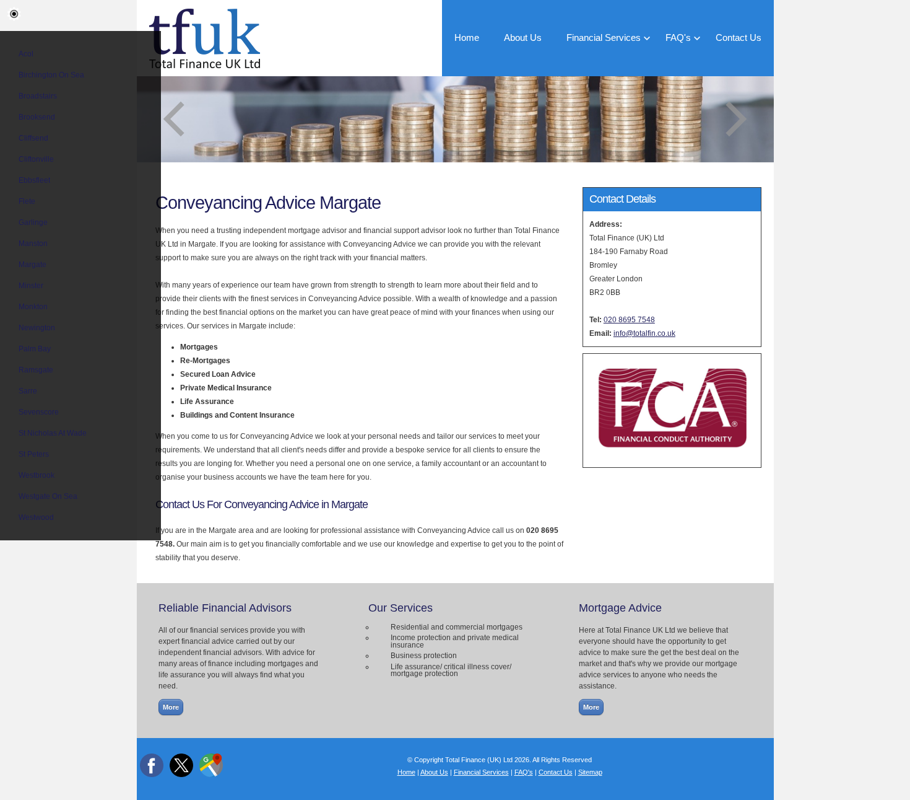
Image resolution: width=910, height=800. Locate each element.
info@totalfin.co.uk (644, 333)
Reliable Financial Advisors (225, 608)
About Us (523, 38)
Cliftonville (36, 159)
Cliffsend (33, 138)
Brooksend (37, 117)
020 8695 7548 (629, 319)
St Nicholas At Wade (53, 433)
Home (466, 38)
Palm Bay (35, 349)
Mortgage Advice (620, 608)
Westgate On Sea (48, 496)
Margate (32, 264)
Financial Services (603, 38)
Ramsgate (36, 370)
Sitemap (590, 772)
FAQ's (678, 38)
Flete (27, 201)
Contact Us (738, 38)
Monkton (33, 306)
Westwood (36, 517)
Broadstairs (38, 96)
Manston (33, 243)
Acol (26, 54)
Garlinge (33, 222)
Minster (31, 285)
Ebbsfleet (34, 180)
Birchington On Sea (51, 75)
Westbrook (36, 475)
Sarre (28, 391)
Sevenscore (39, 412)
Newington (37, 327)
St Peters (34, 454)
